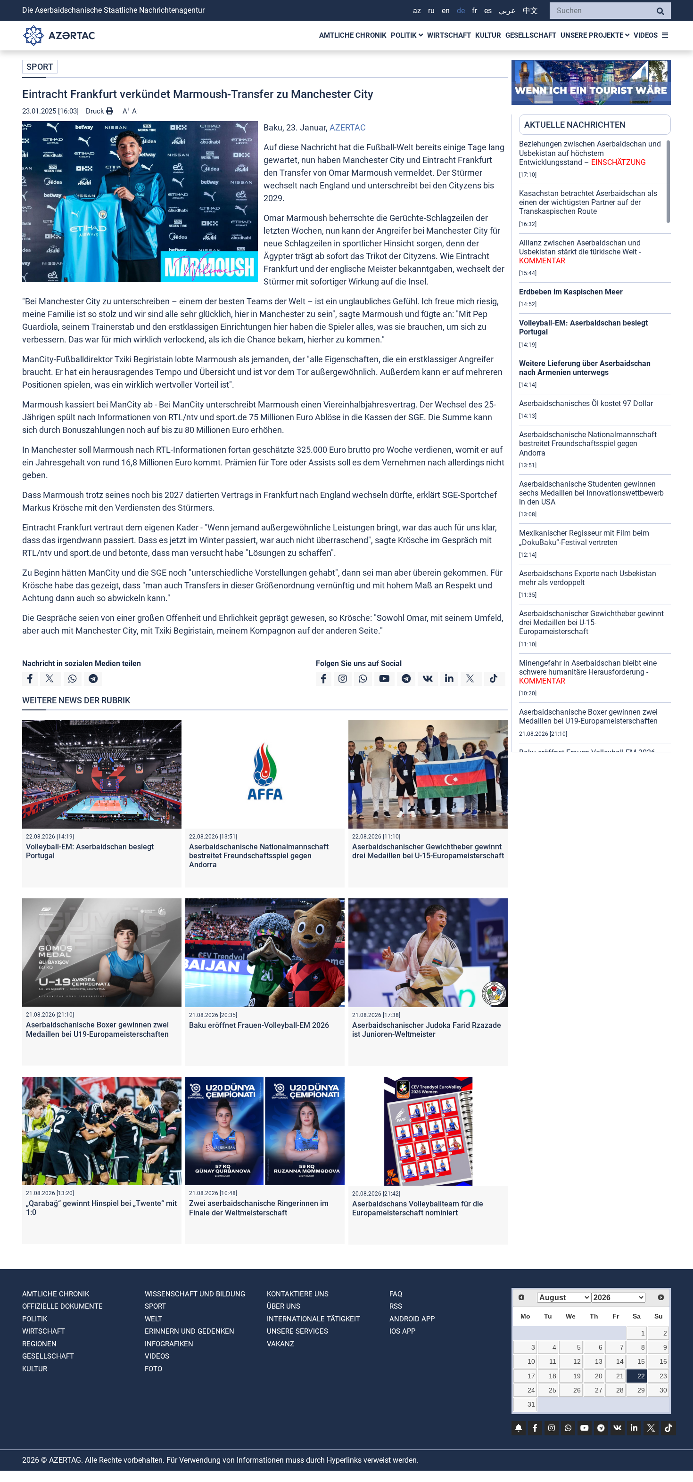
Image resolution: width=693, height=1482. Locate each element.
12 (577, 1361)
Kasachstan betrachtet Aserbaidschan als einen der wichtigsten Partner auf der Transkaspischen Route (588, 202)
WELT (153, 1319)
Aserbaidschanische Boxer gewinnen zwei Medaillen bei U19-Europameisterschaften (97, 1029)
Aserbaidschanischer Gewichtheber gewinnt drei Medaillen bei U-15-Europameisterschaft (428, 851)
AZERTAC (348, 127)
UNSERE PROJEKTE (593, 35)
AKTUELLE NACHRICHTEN (575, 125)
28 (620, 1390)
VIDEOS (646, 35)
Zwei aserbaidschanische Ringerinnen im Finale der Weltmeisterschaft (259, 1208)
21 (620, 1376)
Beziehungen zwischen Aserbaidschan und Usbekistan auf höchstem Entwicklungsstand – (590, 152)
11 (552, 1361)
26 (577, 1390)
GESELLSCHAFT (530, 35)
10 (531, 1361)
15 (641, 1361)
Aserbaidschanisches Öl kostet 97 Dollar (586, 403)
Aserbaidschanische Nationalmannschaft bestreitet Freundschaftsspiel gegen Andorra (259, 855)
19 (577, 1376)
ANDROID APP (412, 1319)
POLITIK (405, 35)
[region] (595, 445)
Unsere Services (297, 1331)
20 (598, 1376)
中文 (530, 10)
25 (552, 1390)
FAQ (395, 1294)
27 (598, 1390)
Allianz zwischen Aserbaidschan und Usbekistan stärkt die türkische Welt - (580, 251)
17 (531, 1376)
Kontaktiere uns (298, 1294)
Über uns (283, 1306)
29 (641, 1390)
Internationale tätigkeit (313, 1319)
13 (598, 1361)
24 (531, 1390)
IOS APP (402, 1331)
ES (488, 10)
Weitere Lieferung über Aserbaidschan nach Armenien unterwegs (585, 368)
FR (474, 10)
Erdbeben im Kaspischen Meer (571, 291)
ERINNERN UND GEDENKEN (189, 1331)
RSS (395, 1306)
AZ (417, 10)
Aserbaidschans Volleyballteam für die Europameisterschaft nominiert (417, 1208)
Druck (96, 111)
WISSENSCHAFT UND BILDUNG (195, 1294)
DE (461, 10)
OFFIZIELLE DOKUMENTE (62, 1306)
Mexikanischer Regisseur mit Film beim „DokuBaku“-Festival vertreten (584, 537)
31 (531, 1404)
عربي (507, 10)
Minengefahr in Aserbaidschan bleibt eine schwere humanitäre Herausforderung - (588, 672)
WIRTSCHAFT (449, 35)
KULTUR (488, 35)
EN (446, 10)
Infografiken (169, 1344)
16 (663, 1361)
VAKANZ (280, 1344)
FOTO (153, 1369)
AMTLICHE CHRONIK (353, 35)
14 (620, 1361)
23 (663, 1376)
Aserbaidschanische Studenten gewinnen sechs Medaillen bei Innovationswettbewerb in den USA (591, 493)
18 (552, 1376)
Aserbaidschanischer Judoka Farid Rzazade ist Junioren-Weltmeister (426, 1030)
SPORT (39, 67)
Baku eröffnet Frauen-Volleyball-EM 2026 (259, 1025)
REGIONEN (39, 1344)
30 (663, 1390)
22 (641, 1376)
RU (431, 10)
